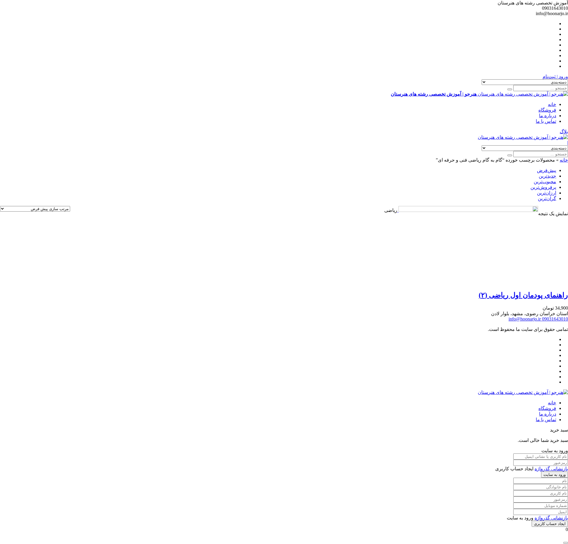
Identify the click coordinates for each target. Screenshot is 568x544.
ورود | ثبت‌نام (555, 76)
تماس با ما (546, 121)
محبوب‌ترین (545, 181)
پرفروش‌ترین (543, 187)
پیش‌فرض (546, 170)
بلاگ (564, 131)
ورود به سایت (554, 474)
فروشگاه (547, 109)
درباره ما (547, 115)
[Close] (565, 543)
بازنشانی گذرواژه (551, 468)
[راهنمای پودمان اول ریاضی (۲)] (467, 210)
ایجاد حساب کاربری (550, 524)
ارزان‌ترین (546, 192)
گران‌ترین (547, 198)
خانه (552, 104)
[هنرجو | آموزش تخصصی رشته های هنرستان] (523, 137)
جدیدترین (547, 175)
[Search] (509, 89)
